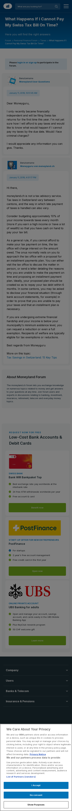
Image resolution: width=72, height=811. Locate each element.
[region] (36, 767)
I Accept (35, 785)
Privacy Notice (38, 754)
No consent (36, 795)
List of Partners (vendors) (21, 776)
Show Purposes (36, 804)
